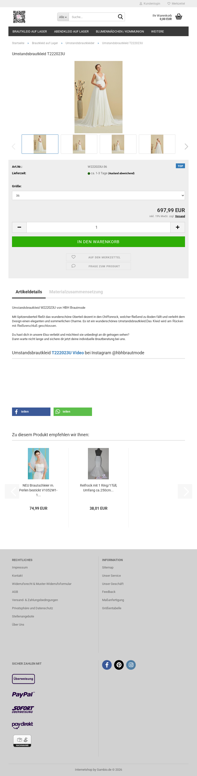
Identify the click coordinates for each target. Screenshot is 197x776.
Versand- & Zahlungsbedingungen (35, 600)
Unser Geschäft (112, 584)
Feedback (109, 592)
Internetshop (83, 769)
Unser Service (111, 575)
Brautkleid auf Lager (29, 31)
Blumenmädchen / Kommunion (120, 31)
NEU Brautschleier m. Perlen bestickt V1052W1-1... (38, 490)
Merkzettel (177, 3)
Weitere (157, 31)
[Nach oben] (184, 769)
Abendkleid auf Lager (71, 31)
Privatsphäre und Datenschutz (32, 608)
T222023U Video (68, 352)
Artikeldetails (29, 291)
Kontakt (17, 575)
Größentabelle (111, 608)
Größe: (17, 186)
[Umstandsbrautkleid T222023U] (98, 97)
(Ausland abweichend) (121, 173)
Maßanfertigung (113, 600)
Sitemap (107, 567)
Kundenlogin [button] (151, 3)
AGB (15, 592)
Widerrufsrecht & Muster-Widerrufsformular (41, 584)
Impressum (20, 567)
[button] (185, 146)
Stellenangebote (23, 616)
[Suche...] (120, 17)
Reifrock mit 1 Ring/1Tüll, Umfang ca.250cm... (98, 487)
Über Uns (18, 624)
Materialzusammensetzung (76, 291)
